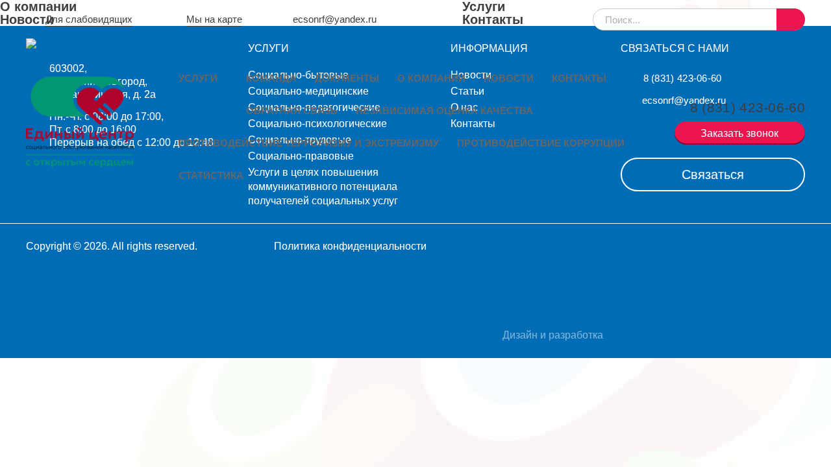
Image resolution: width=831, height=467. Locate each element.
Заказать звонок (739, 133)
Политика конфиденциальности (350, 246)
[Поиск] (790, 19)
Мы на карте (214, 19)
